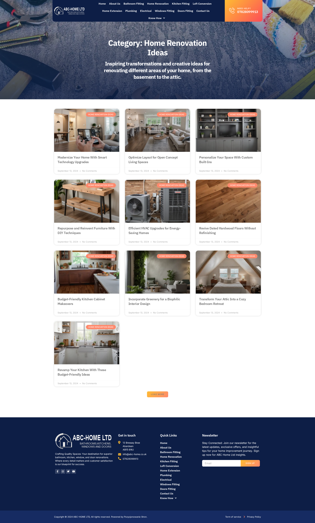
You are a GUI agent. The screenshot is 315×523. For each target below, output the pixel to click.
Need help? (244, 8)
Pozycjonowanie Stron (135, 516)
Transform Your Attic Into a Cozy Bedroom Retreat (222, 301)
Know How (155, 18)
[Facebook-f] (57, 471)
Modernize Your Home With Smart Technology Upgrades (82, 159)
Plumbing (131, 10)
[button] (157, 394)
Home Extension (112, 10)
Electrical (146, 10)
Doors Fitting (185, 10)
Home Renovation (158, 3)
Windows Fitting (164, 10)
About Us (114, 3)
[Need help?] (232, 10)
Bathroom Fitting (134, 3)
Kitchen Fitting (180, 3)
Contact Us (203, 10)
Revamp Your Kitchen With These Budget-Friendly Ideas (82, 372)
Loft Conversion (202, 3)
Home (102, 3)
